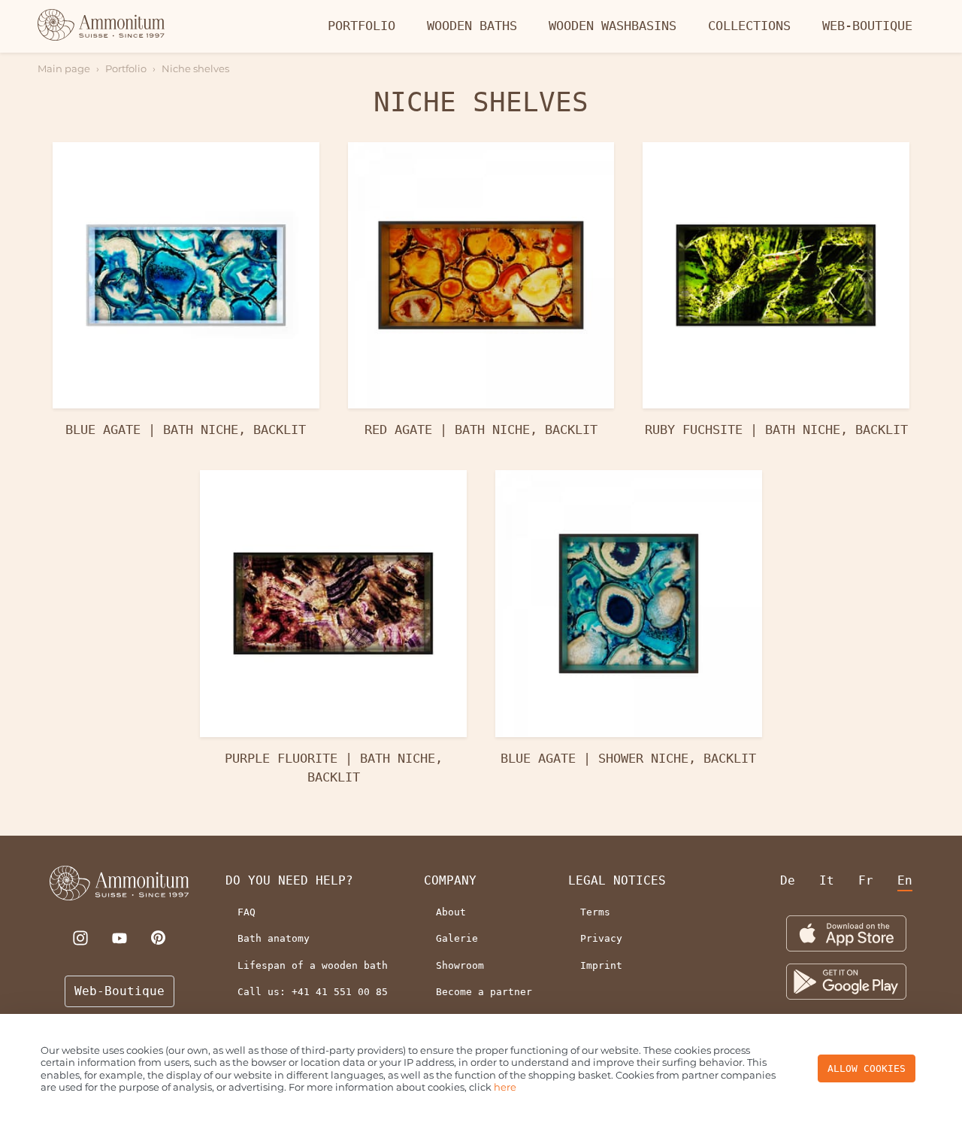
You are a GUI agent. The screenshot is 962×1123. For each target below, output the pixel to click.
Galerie (457, 938)
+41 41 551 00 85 (340, 991)
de (787, 880)
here (505, 1087)
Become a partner (484, 991)
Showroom (460, 965)
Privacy (601, 938)
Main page (64, 68)
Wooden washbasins (612, 25)
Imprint (601, 965)
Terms (595, 912)
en (904, 880)
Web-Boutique (867, 25)
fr (865, 880)
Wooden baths (472, 25)
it (826, 880)
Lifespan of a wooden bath (312, 965)
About (451, 912)
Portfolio (361, 25)
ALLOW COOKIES (866, 1068)
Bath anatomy (273, 938)
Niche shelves (195, 68)
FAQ (246, 912)
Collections (749, 25)
